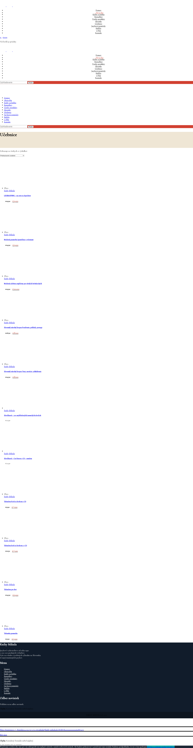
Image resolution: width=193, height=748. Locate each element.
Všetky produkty (10, 678)
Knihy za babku (10, 674)
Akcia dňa (8, 671)
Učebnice (7, 683)
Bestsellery (8, 676)
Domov (7, 669)
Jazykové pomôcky (11, 686)
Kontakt (7, 693)
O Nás (6, 690)
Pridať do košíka (7, 2)
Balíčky (7, 688)
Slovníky (7, 681)
